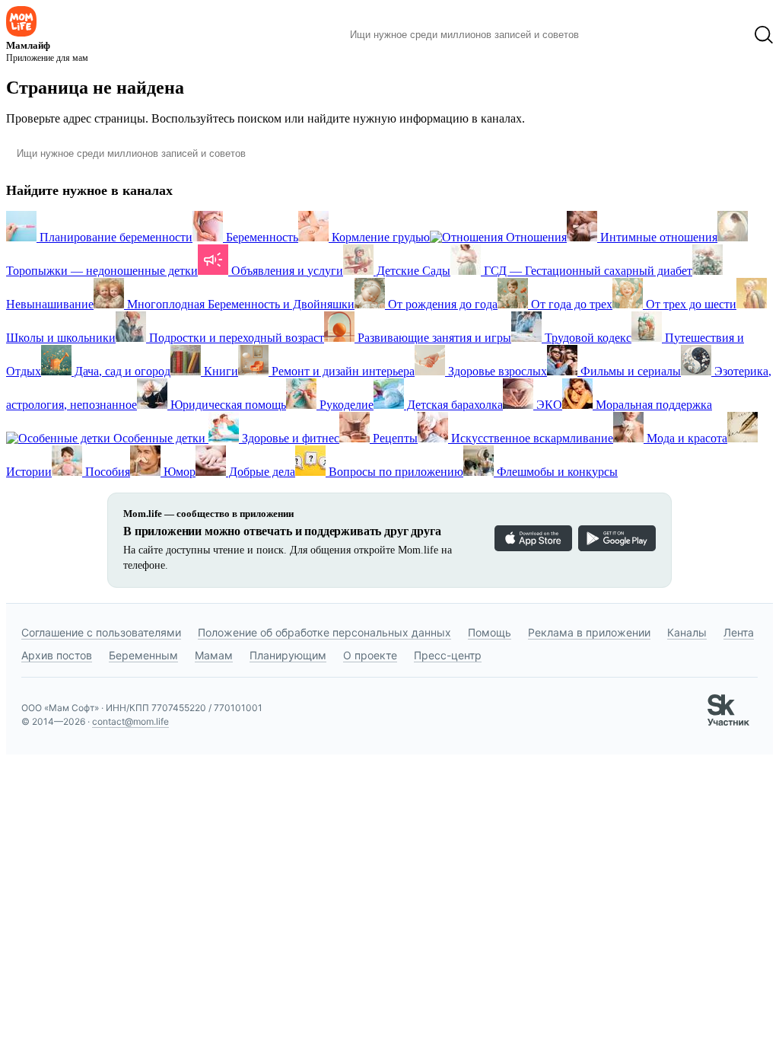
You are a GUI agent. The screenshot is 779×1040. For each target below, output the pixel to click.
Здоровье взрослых (496, 371)
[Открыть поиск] (764, 35)
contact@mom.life (130, 721)
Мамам (214, 655)
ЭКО (547, 404)
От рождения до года (441, 304)
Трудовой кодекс (586, 337)
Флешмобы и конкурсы (556, 471)
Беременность (260, 237)
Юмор (178, 471)
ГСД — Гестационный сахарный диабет (586, 270)
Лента (738, 632)
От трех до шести (689, 304)
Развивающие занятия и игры (433, 337)
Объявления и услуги (285, 270)
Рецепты (394, 438)
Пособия (106, 471)
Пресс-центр (448, 655)
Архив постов (56, 655)
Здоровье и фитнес (289, 438)
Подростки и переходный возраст (235, 337)
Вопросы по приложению (394, 471)
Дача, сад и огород (121, 371)
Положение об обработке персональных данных (324, 632)
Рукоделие (345, 404)
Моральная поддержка (652, 404)
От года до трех (570, 304)
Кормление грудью (379, 237)
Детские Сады (412, 270)
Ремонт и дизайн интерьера (342, 371)
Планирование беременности (114, 237)
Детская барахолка (453, 404)
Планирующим (288, 655)
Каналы (687, 632)
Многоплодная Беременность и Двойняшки (239, 304)
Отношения (535, 237)
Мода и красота (685, 438)
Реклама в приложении (589, 632)
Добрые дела (260, 471)
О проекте (370, 655)
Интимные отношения (657, 237)
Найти (613, 35)
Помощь (489, 632)
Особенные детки (159, 438)
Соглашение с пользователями (101, 632)
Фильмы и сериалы (629, 371)
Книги (219, 371)
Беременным (143, 655)
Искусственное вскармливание (530, 438)
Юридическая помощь (226, 404)
